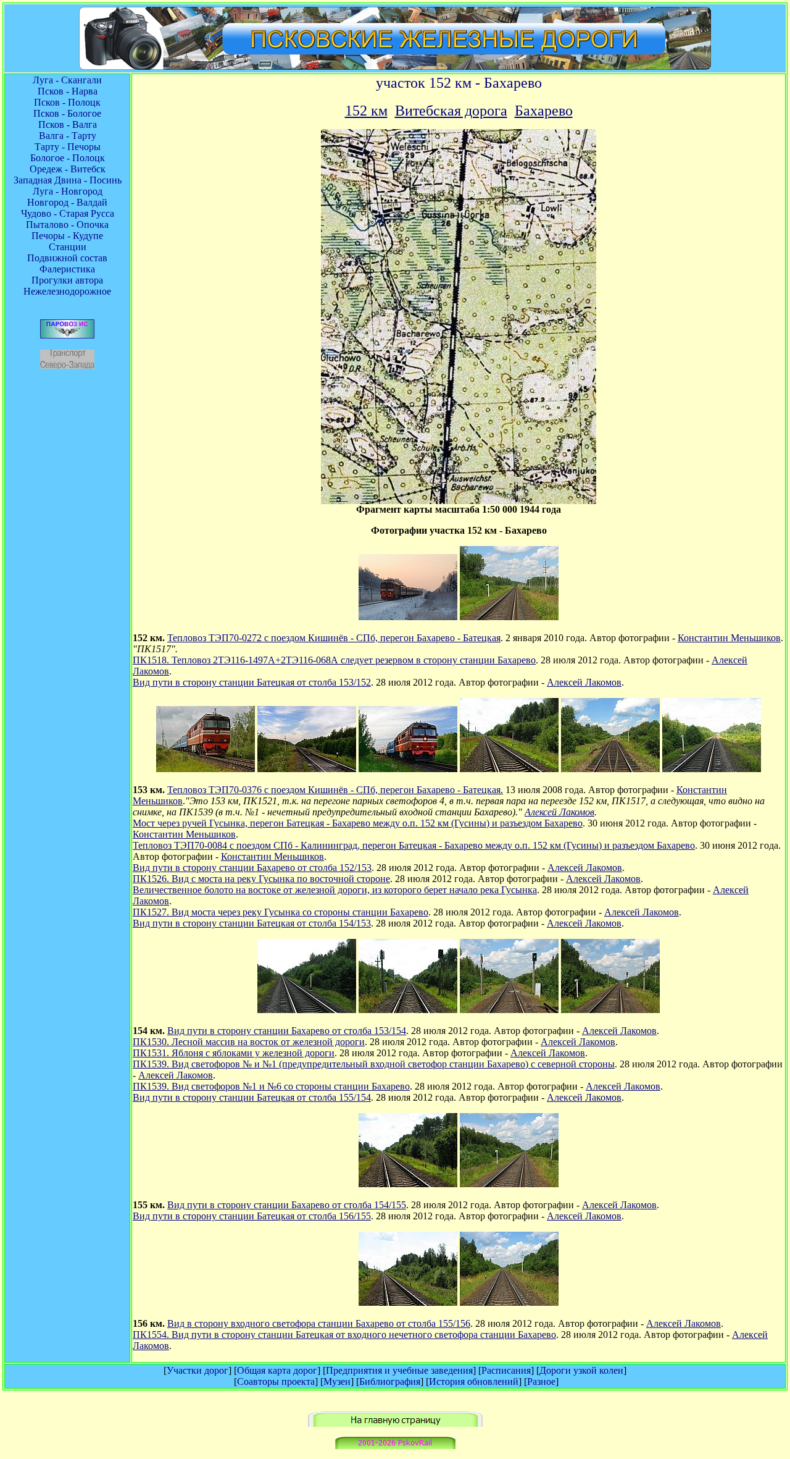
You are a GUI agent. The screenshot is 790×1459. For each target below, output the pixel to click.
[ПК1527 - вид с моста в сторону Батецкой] (610, 768)
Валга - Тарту (67, 135)
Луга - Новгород (67, 191)
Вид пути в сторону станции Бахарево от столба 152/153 (252, 867)
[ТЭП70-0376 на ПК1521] (205, 768)
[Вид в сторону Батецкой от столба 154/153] (711, 768)
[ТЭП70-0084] (408, 768)
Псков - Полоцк (67, 102)
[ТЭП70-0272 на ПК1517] (408, 617)
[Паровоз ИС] (67, 335)
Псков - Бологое (67, 113)
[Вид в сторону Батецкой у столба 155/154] (610, 1009)
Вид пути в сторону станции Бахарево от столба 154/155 (286, 1205)
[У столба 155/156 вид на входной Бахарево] (408, 1302)
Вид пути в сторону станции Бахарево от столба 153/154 (286, 1030)
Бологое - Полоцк (67, 158)
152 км (366, 111)
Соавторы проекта (276, 1381)
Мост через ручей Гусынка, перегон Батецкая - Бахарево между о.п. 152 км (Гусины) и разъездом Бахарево (358, 823)
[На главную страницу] (395, 1423)
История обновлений (473, 1381)
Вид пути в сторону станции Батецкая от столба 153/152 (252, 682)
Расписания (506, 1370)
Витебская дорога (451, 111)
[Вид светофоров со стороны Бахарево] (509, 1009)
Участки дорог (197, 1370)
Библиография (389, 1381)
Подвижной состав (67, 258)
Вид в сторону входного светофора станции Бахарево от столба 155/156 (318, 1323)
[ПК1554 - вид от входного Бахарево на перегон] (509, 1302)
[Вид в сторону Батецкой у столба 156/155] (509, 1184)
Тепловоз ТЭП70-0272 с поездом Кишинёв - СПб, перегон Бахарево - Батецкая (334, 638)
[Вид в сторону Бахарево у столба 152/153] (509, 768)
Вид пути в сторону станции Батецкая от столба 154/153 (252, 923)
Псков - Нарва (68, 91)
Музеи (337, 1381)
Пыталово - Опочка (67, 224)
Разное (541, 1381)
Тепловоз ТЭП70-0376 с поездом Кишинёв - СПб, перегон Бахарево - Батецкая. (335, 789)
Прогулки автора (67, 280)
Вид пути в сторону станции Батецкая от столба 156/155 (252, 1216)
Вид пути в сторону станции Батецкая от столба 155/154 (252, 1097)
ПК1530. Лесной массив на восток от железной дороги (249, 1041)
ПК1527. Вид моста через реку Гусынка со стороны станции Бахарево (280, 912)
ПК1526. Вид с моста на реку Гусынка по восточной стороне (261, 878)
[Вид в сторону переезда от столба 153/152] (509, 617)
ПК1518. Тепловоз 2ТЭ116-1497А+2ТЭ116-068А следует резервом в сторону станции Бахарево (334, 660)
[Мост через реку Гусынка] (306, 768)
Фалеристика (67, 269)
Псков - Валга (67, 124)
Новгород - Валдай (67, 202)
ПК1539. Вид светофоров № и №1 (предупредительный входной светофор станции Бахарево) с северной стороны (374, 1064)
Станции (67, 247)
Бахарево (544, 111)
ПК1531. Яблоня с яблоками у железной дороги (234, 1053)
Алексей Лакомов (584, 682)
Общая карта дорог (277, 1370)
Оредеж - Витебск (68, 169)
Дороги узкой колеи (581, 1370)
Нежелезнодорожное (67, 291)
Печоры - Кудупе (67, 235)
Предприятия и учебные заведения (399, 1370)
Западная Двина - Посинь (68, 180)
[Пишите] (395, 1445)
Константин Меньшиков (729, 638)
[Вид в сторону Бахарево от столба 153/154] (306, 1009)
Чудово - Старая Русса (67, 213)
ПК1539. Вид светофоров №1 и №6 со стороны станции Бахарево (271, 1086)
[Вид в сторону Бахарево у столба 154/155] (408, 1184)
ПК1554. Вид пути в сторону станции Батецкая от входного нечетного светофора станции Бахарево (344, 1334)
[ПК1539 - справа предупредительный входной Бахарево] (408, 1009)
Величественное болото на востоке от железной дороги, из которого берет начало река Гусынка (335, 890)
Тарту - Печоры (68, 146)
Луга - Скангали (67, 80)
